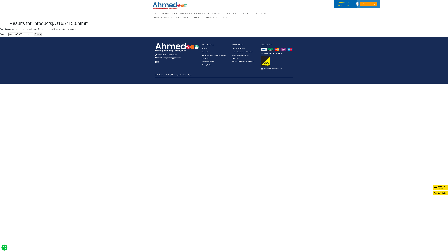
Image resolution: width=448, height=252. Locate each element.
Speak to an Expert (442, 193)
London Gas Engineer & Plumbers (242, 52)
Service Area (262, 13)
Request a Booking (369, 4)
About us (231, 13)
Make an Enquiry (441, 187)
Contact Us (211, 17)
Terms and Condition (208, 62)
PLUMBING (235, 58)
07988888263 (343, 3)
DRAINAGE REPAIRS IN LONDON (243, 62)
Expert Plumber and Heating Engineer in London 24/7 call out (187, 13)
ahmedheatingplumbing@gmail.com (169, 58)
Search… (4, 34)
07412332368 (343, 5)
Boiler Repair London (238, 48)
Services (245, 13)
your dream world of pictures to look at (177, 17)
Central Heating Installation (240, 55)
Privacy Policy (206, 65)
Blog (225, 17)
